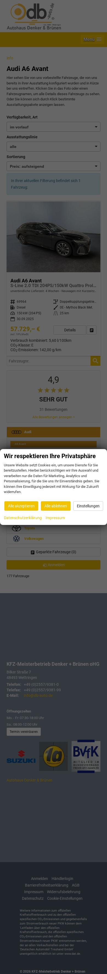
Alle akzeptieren (21, 506)
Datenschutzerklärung (23, 518)
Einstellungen (88, 506)
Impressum (55, 518)
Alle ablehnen (55, 506)
